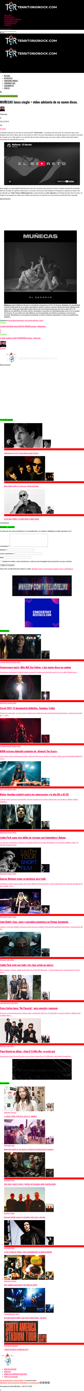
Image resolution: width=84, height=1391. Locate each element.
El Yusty (3, 129)
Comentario (4, 546)
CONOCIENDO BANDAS (12, 19)
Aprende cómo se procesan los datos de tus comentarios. (52, 569)
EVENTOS (7, 25)
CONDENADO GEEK (11, 21)
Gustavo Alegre (18, 1381)
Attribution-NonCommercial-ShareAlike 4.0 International (19, 1383)
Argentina (10, 321)
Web (1, 557)
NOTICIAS (7, 15)
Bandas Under (38, 321)
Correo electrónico (7, 554)
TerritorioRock (5, 1381)
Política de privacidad (11, 1376)
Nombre (3, 550)
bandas (16, 321)
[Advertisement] (42, 214)
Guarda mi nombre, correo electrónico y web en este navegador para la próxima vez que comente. (37, 561)
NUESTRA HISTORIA (10, 1369)
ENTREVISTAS (9, 17)
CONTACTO (7, 1371)
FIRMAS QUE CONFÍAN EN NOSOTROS (15, 1374)
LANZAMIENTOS (10, 23)
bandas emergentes (26, 321)
